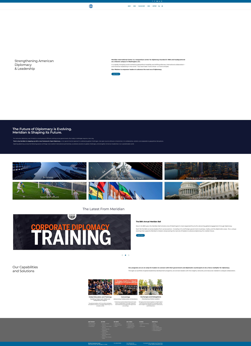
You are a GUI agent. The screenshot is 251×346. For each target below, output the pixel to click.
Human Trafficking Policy (157, 327)
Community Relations (157, 330)
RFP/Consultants (156, 326)
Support (154, 6)
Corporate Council (130, 323)
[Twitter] (152, 1)
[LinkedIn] (159, 1)
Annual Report (91, 326)
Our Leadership (92, 325)
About (129, 6)
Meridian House (117, 323)
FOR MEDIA (141, 321)
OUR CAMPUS (116, 321)
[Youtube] (157, 1)
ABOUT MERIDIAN (91, 321)
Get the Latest (142, 326)
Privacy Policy (159, 343)
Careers (154, 323)
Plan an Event (141, 6)
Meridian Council (130, 327)
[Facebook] (155, 1)
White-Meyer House (118, 325)
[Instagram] (161, 1)
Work (134, 6)
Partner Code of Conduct (157, 329)
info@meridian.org (132, 344)
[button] (122, 255)
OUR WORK (103, 321)
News (149, 6)
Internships (155, 325)
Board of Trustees (92, 323)
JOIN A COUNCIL (129, 321)
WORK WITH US (155, 321)
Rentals (116, 326)
